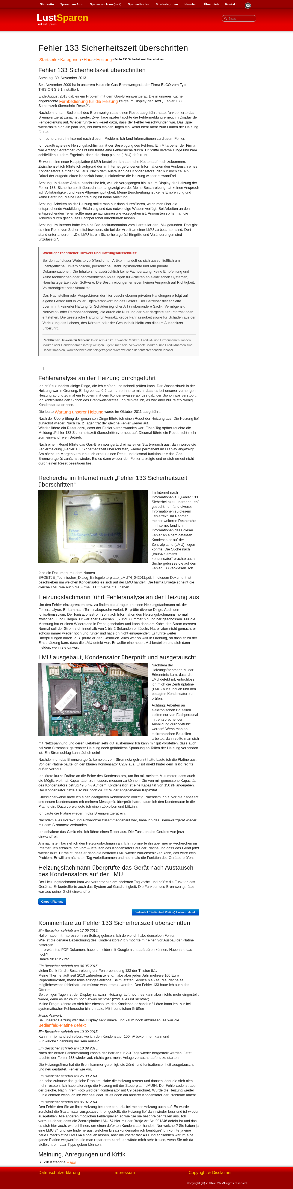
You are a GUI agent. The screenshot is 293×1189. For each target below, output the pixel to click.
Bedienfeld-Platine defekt (62, 1025)
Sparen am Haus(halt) (105, 4)
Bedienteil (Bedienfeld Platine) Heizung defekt (165, 912)
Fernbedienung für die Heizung (88, 101)
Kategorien (70, 59)
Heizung (104, 59)
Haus (89, 59)
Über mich (211, 4)
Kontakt (231, 4)
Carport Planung (52, 901)
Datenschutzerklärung (59, 1172)
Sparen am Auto (71, 4)
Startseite (47, 4)
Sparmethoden (138, 4)
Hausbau (191, 4)
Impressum (124, 1172)
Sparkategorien (167, 4)
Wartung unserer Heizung (79, 411)
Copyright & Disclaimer (210, 1172)
